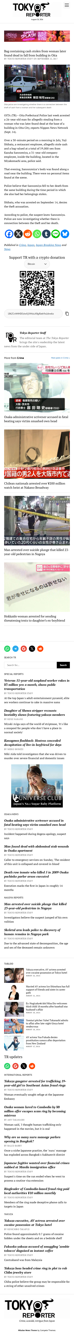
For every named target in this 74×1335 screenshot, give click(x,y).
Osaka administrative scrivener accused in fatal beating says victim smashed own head (35, 822)
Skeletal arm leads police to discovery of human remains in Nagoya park (32, 932)
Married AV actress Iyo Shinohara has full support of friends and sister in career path (48, 989)
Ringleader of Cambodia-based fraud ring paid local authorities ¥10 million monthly (36, 1191)
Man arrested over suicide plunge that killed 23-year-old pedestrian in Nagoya (35, 906)
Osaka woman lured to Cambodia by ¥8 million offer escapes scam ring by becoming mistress (35, 1111)
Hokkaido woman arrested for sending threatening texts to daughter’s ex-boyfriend (34, 618)
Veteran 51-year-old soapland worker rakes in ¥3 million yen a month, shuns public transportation (37, 684)
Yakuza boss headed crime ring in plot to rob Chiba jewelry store (35, 1270)
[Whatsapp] (37, 234)
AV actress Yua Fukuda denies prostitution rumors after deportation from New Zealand (45, 1040)
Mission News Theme (27, 1330)
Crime (22, 245)
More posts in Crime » (60, 357)
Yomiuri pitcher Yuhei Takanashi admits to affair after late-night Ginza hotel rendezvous (47, 1023)
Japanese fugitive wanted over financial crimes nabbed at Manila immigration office (37, 1165)
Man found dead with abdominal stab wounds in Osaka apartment (36, 848)
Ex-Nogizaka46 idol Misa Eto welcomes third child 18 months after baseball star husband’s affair (47, 1006)
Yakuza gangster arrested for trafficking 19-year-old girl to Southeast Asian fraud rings (35, 1083)
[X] (18, 234)
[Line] (55, 234)
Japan (30, 245)
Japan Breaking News (48, 245)
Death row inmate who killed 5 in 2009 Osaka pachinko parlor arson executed (36, 874)
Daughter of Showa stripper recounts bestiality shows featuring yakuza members (34, 712)
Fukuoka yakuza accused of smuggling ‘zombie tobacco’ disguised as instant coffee (36, 1248)
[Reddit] (27, 234)
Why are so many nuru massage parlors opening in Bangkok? (32, 1139)
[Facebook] (9, 234)
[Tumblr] (46, 234)
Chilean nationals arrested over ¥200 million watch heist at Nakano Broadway (34, 485)
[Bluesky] (65, 234)
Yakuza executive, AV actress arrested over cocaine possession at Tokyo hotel (46, 971)
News (7, 249)
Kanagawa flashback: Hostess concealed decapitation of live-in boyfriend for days (32, 742)
